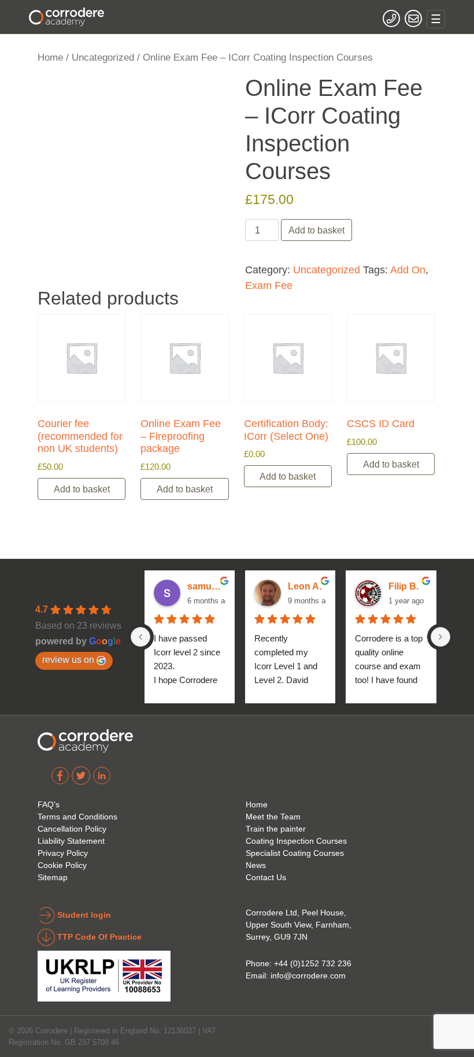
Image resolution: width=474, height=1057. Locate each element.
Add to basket (316, 230)
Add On (407, 270)
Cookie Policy (62, 865)
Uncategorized (103, 57)
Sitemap (53, 877)
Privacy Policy (63, 853)
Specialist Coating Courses (295, 853)
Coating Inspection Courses (296, 840)
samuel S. (206, 586)
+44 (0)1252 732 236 (312, 963)
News (256, 865)
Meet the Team (273, 816)
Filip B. (403, 586)
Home (50, 57)
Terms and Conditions (77, 816)
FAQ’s (49, 804)
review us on (68, 659)
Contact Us (266, 877)
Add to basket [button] (82, 489)
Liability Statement (71, 840)
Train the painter (276, 828)
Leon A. (304, 586)
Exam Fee (268, 285)
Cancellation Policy (72, 828)
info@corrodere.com (308, 975)
